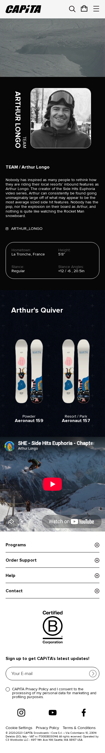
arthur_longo (27, 228)
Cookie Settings (19, 727)
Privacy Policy (47, 727)
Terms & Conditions (79, 727)
